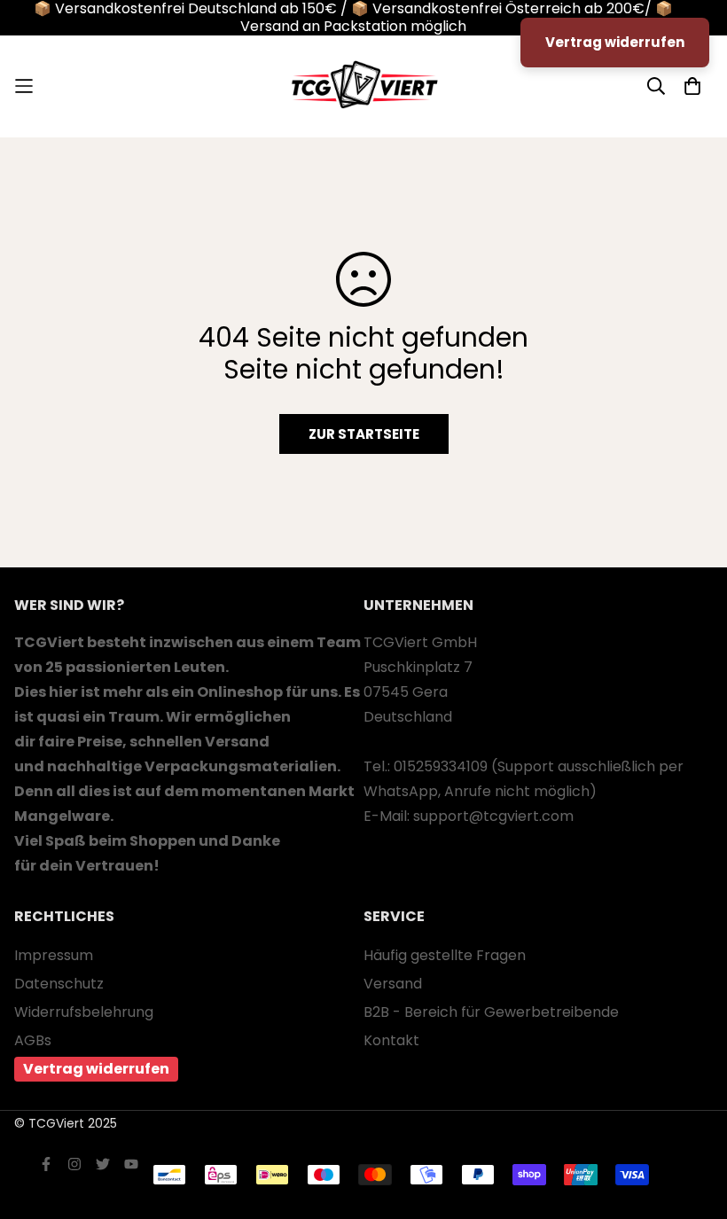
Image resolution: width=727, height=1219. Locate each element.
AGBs (32, 1040)
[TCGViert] (363, 86)
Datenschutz (59, 983)
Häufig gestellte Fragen (445, 955)
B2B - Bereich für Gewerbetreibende (491, 1012)
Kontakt (391, 1040)
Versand (393, 983)
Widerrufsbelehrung (83, 1012)
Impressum (53, 955)
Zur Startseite (364, 434)
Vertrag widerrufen (96, 1069)
